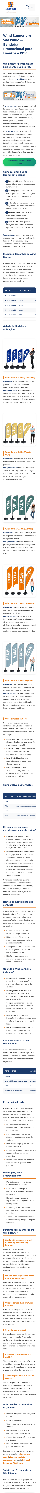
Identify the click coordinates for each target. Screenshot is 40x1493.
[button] (27, 7)
